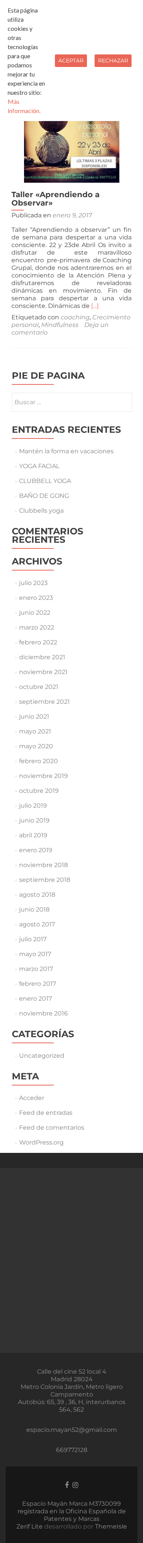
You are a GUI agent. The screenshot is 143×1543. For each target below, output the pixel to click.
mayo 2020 (36, 746)
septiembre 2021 (44, 701)
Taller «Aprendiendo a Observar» (55, 198)
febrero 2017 (37, 983)
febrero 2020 (38, 761)
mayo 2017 (35, 954)
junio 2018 (34, 909)
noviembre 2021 (43, 672)
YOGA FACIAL (39, 466)
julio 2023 (33, 583)
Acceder (31, 1097)
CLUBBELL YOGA (45, 481)
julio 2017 (33, 939)
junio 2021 (34, 716)
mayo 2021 (35, 731)
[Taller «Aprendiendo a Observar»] (71, 134)
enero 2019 (35, 850)
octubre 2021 (38, 686)
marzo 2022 (36, 627)
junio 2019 (34, 820)
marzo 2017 (36, 968)
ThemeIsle (111, 1526)
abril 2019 (33, 835)
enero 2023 (36, 597)
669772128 (71, 1450)
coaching (75, 317)
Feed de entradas (45, 1112)
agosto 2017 (37, 924)
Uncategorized (41, 1055)
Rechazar (113, 60)
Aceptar (71, 60)
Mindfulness (60, 324)
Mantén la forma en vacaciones (66, 451)
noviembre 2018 (43, 865)
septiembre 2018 (44, 879)
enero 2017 (35, 998)
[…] (95, 305)
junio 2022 (34, 612)
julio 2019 (33, 805)
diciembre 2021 (42, 657)
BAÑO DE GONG (44, 495)
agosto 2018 (37, 894)
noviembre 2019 (43, 775)
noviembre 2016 (43, 1013)
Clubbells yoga (41, 510)
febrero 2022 (38, 642)
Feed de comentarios (51, 1127)
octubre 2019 (39, 790)
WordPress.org (41, 1142)
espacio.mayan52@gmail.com (71, 1429)
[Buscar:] (72, 402)
